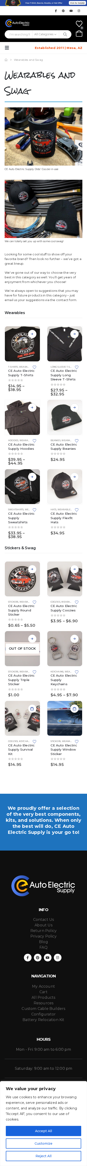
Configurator (43, 1014)
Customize (43, 1143)
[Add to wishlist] (34, 367)
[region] (43, 1123)
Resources (44, 1003)
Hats (54, 509)
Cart (43, 992)
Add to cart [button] (32, 708)
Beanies (56, 440)
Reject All (43, 1156)
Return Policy (43, 930)
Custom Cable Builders (43, 1008)
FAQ (43, 947)
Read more (32, 639)
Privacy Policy (43, 936)
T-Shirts (13, 367)
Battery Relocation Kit (43, 1020)
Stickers (13, 602)
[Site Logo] (17, 23)
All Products (43, 997)
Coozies (55, 602)
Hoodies (13, 440)
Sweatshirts (16, 509)
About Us (43, 925)
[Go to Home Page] (6, 60)
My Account (43, 986)
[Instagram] (79, 10)
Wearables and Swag (71, 509)
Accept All (43, 1131)
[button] (8, 48)
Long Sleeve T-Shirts (64, 367)
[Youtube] (71, 10)
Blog (43, 942)
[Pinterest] (63, 10)
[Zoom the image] (43, 110)
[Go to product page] (22, 343)
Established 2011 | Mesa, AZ (58, 48)
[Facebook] (55, 10)
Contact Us (43, 919)
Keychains (57, 671)
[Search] (65, 34)
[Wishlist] (79, 24)
